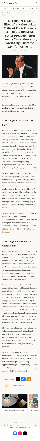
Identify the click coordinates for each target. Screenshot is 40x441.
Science (6, 8)
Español (11, 425)
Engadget (6, 232)
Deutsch (23, 425)
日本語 (6, 425)
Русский (29, 427)
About (22, 437)
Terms (26, 437)
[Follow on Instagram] (20, 433)
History (24, 8)
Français (17, 425)
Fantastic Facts (15, 437)
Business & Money (12, 13)
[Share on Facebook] (23, 379)
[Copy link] (29, 379)
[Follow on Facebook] (15, 433)
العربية (11, 427)
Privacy (31, 437)
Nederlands (22, 427)
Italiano (16, 427)
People (31, 8)
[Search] (36, 3)
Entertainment (15, 8)
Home (4, 13)
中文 (34, 425)
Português (29, 425)
